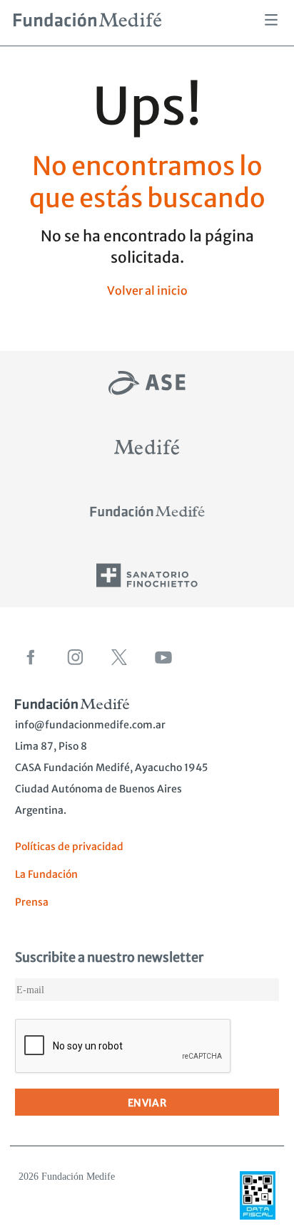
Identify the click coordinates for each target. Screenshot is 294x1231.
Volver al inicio (147, 290)
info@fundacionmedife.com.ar (90, 724)
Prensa (32, 902)
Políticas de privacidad (69, 846)
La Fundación (46, 874)
